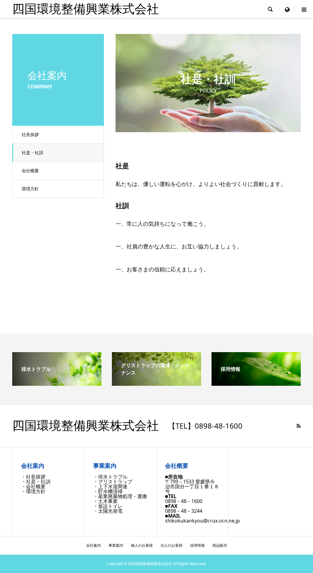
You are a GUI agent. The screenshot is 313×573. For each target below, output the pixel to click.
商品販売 (219, 545)
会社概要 (30, 170)
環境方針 (30, 189)
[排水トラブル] (56, 383)
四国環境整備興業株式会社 (85, 9)
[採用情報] (256, 383)
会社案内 (93, 545)
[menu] (287, 9)
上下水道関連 (112, 486)
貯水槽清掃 (110, 491)
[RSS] (298, 426)
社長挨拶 (30, 134)
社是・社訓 (32, 152)
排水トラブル (112, 476)
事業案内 (116, 545)
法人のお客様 (171, 545)
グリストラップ (115, 481)
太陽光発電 (110, 511)
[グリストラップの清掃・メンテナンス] (156, 383)
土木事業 (108, 501)
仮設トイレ (110, 506)
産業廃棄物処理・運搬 (122, 496)
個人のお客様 (142, 545)
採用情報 (197, 545)
